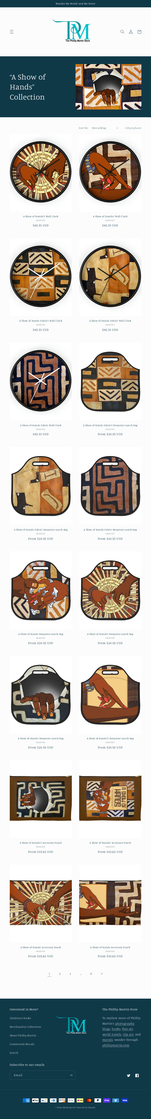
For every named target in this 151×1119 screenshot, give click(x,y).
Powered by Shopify (86, 1107)
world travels (111, 1034)
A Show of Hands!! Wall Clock (110, 216)
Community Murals (22, 1044)
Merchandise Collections (25, 1026)
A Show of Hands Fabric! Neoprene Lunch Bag (41, 529)
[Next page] (101, 974)
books (116, 1029)
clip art (128, 1034)
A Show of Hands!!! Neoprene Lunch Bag (110, 738)
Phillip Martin (69, 1107)
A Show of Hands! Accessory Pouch (40, 947)
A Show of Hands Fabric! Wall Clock (110, 320)
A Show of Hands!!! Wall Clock (40, 216)
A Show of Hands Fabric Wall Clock (41, 425)
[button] (11, 32)
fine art (127, 1029)
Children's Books (20, 1018)
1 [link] (49, 973)
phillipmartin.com (115, 1045)
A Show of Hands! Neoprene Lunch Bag (41, 738)
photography (124, 1023)
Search (14, 1052)
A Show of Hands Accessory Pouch (110, 947)
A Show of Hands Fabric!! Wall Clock (40, 320)
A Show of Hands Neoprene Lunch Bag (40, 633)
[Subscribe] (71, 1075)
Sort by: (83, 127)
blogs (106, 1029)
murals (107, 1040)
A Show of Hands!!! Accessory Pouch (41, 842)
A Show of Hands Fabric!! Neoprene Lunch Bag (110, 425)
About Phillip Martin (23, 1035)
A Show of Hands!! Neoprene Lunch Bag (110, 633)
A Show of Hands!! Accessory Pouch (110, 842)
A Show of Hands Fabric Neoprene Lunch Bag (110, 529)
